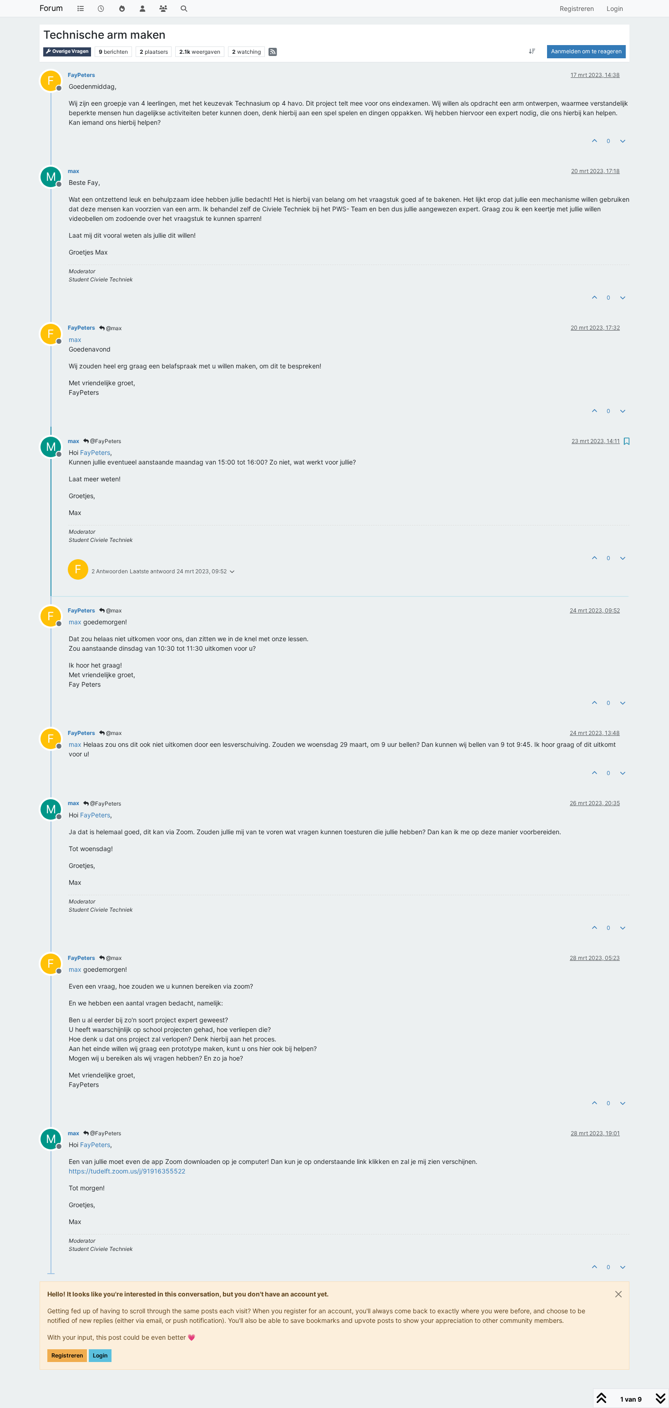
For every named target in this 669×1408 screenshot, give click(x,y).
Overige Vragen (70, 51)
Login (100, 1355)
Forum (51, 8)
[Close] (618, 1294)
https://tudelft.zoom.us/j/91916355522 (127, 1171)
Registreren (67, 1355)
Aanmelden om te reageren (586, 51)
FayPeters (81, 74)
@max (113, 328)
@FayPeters (105, 441)
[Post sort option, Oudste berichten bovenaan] (532, 51)
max (73, 171)
